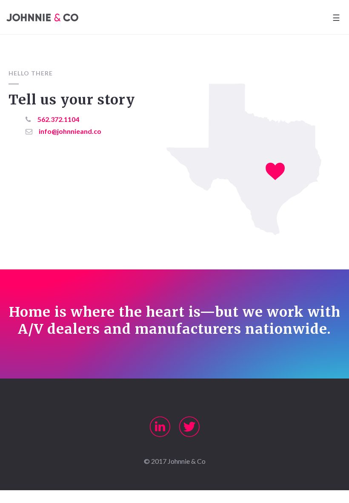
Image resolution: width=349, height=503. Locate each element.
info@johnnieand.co (70, 131)
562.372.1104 (58, 119)
